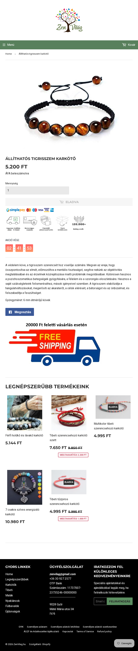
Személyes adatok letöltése (65, 626)
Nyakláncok (12, 601)
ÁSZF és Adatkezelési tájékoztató (41, 631)
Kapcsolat (68, 631)
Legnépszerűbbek (17, 579)
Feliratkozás (119, 601)
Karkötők (11, 584)
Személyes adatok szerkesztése (100, 626)
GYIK (21, 626)
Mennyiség (11, 183)
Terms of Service (85, 631)
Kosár (131, 44)
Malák (9, 595)
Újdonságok (12, 611)
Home (8, 53)
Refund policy (104, 631)
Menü (10, 44)
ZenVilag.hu (19, 644)
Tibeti (9, 590)
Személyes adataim (37, 626)
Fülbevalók (12, 606)
